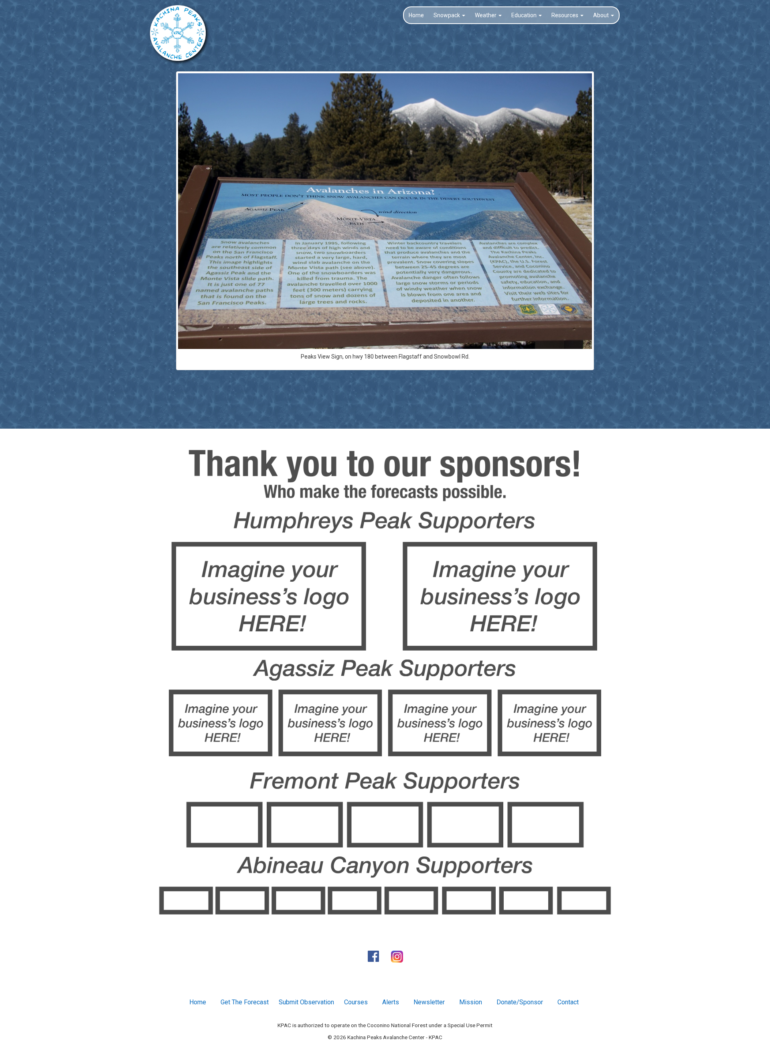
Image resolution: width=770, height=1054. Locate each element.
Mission (470, 1002)
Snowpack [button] (447, 15)
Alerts (390, 1002)
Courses (356, 1002)
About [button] (601, 15)
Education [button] (524, 15)
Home (416, 15)
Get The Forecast (245, 1002)
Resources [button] (565, 15)
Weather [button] (486, 15)
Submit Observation (306, 1002)
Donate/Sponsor (519, 1002)
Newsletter (429, 1002)
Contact (568, 1002)
